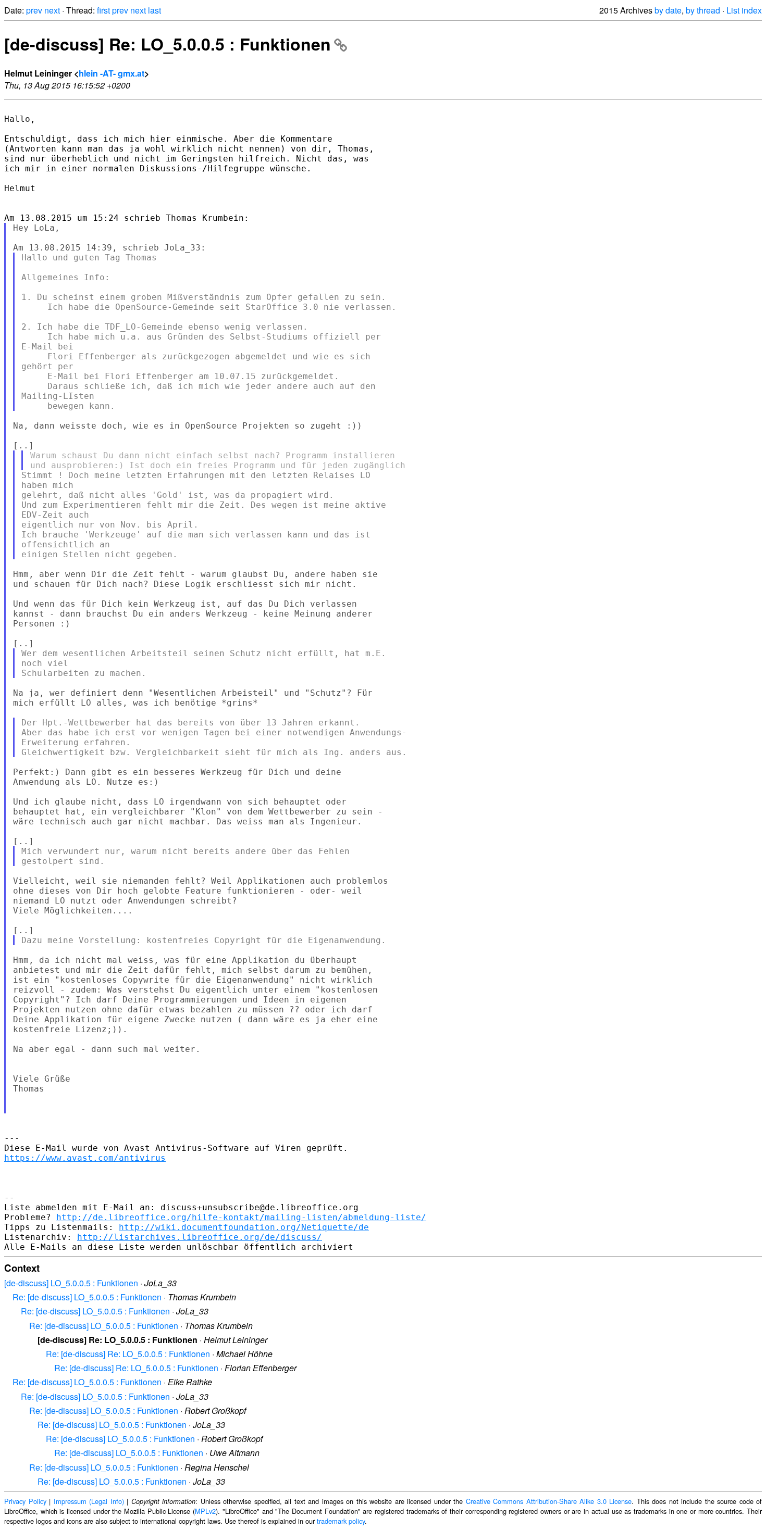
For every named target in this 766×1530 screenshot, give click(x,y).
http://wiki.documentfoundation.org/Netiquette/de (244, 1227)
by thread (703, 10)
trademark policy (341, 1521)
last (154, 10)
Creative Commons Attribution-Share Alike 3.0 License (549, 1501)
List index (744, 10)
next (52, 10)
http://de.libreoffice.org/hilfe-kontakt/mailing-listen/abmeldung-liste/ (241, 1217)
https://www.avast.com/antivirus (85, 1158)
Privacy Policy (25, 1501)
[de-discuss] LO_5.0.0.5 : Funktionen (71, 1283)
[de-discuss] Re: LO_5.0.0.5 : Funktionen (167, 44)
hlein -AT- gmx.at (111, 73)
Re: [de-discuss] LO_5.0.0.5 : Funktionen (87, 1297)
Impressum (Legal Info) (89, 1501)
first (103, 10)
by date (668, 10)
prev (34, 10)
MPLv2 (205, 1511)
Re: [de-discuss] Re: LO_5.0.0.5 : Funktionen (128, 1354)
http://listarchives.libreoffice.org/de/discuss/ (199, 1237)
